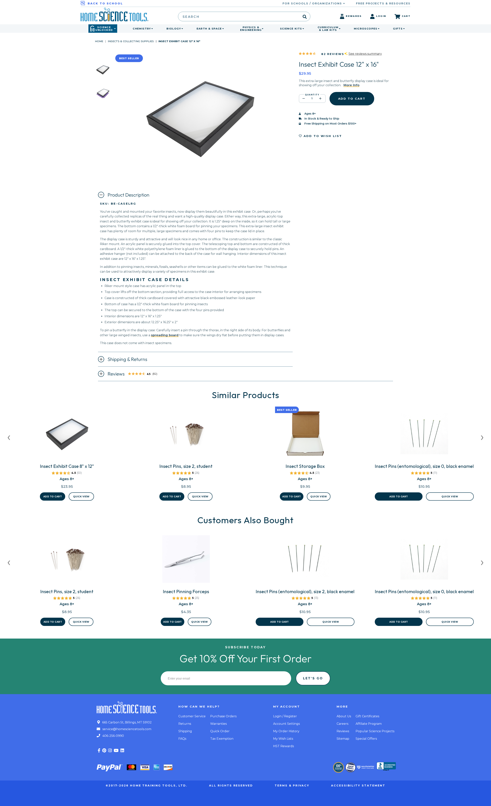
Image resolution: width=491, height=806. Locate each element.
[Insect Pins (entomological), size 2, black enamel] (305, 560)
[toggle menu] (151, 28)
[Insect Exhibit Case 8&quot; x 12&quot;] (67, 435)
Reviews (134, 374)
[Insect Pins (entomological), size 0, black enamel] (424, 435)
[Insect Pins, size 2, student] (186, 435)
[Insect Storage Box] (305, 435)
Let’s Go (313, 678)
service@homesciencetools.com (126, 729)
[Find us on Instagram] (110, 750)
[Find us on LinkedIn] (122, 750)
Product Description (128, 195)
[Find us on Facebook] (99, 750)
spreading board (165, 335)
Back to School (105, 3)
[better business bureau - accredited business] (386, 766)
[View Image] (102, 74)
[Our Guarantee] (338, 767)
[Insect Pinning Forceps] (186, 560)
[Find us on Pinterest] (104, 750)
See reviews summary (365, 54)
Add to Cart (52, 496)
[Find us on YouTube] (116, 750)
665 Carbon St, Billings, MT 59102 (126, 722)
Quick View (81, 496)
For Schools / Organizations (313, 3)
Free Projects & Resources (383, 3)
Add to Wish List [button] (322, 136)
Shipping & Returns (127, 359)
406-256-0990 (113, 736)
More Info (351, 85)
